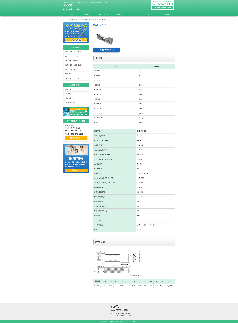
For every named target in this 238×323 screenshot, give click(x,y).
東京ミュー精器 (67, 19)
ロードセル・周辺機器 (80, 19)
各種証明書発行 (70, 102)
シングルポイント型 (93, 19)
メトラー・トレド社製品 (72, 56)
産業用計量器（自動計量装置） (74, 65)
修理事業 (68, 98)
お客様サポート (103, 14)
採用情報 (167, 14)
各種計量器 (68, 73)
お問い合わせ (150, 14)
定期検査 (68, 93)
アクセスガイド (135, 14)
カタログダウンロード (106, 50)
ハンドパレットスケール (72, 78)
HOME (71, 14)
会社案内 (119, 14)
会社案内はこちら (76, 138)
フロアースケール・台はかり (73, 52)
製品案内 (87, 14)
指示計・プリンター (70, 69)
